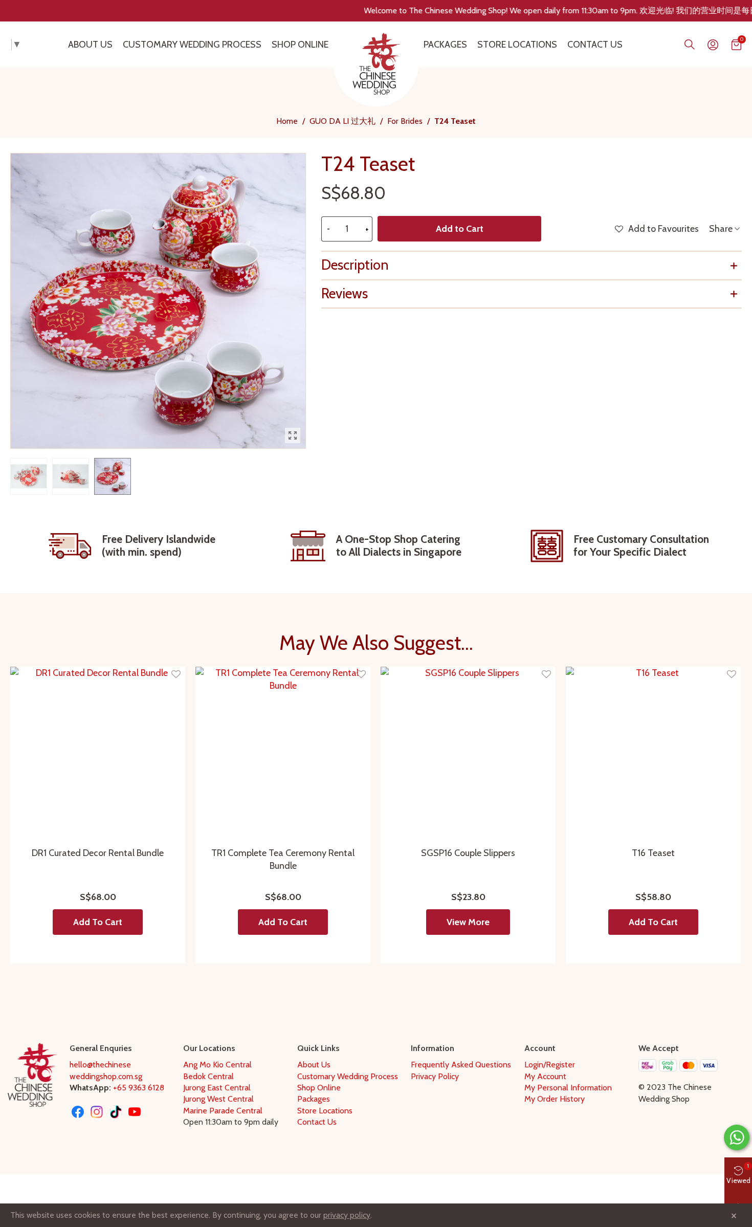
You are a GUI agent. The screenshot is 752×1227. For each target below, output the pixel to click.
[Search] (689, 44)
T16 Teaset (653, 853)
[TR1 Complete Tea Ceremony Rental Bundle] (282, 754)
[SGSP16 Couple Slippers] (468, 754)
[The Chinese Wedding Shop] (376, 63)
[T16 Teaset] (653, 754)
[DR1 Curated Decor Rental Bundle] (97, 754)
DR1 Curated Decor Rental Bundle (98, 853)
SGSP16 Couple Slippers (468, 853)
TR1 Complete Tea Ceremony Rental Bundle (283, 859)
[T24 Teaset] (292, 435)
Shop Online (300, 44)
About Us (90, 44)
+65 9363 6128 (138, 1087)
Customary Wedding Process (192, 44)
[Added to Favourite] (176, 675)
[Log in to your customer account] (712, 44)
